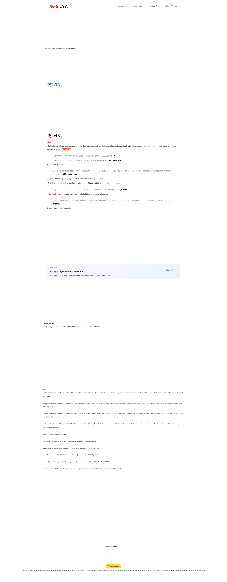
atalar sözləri (4, 559)
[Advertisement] (113, 29)
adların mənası (4, 562)
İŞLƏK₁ (54, 84)
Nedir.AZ (108, 546)
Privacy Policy (154, 6)
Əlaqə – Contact (171, 6)
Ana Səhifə (122, 6)
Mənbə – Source (138, 6)
